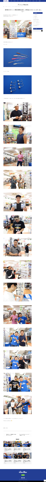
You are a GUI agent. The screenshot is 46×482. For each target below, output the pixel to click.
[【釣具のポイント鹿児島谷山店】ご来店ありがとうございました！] (17, 456)
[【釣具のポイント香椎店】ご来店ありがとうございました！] (17, 444)
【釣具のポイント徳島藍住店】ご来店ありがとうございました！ (27, 461)
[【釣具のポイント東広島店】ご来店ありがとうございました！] (8, 456)
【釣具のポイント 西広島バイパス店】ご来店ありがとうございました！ (8, 450)
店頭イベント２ (5, 459)
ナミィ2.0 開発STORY (35, 16)
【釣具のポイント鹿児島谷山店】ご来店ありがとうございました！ (17, 461)
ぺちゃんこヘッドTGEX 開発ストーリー (36, 22)
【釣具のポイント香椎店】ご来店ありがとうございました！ (17, 450)
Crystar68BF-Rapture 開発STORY (36, 19)
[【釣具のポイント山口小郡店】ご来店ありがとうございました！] (27, 444)
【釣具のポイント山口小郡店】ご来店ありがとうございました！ (27, 450)
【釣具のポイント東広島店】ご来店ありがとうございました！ (8, 461)
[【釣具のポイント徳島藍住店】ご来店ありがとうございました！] (27, 456)
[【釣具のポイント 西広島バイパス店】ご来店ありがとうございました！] (8, 444)
